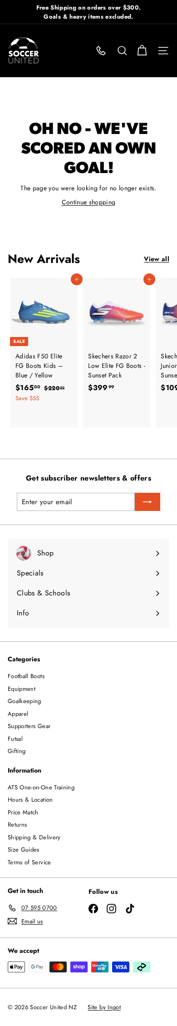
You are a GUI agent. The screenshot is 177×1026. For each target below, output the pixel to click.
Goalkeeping (24, 701)
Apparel (18, 713)
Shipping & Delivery (34, 837)
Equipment (21, 688)
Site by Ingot (104, 1007)
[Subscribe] (147, 502)
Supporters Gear (29, 726)
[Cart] (141, 50)
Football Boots (26, 676)
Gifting (16, 751)
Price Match (23, 812)
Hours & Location (30, 799)
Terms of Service (29, 862)
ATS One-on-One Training (41, 787)
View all (156, 258)
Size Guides (23, 849)
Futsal (15, 738)
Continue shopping (89, 202)
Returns (17, 824)
